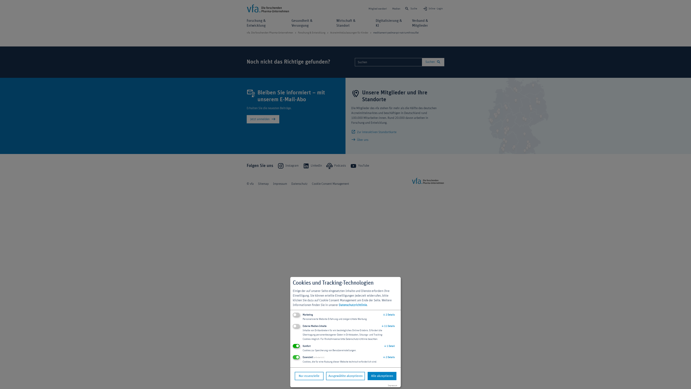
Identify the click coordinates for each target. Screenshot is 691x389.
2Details (389, 315)
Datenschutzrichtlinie (353, 305)
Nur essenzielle (309, 376)
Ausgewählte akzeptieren (345, 376)
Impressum (392, 385)
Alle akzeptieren (382, 376)
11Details (388, 326)
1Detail (389, 346)
